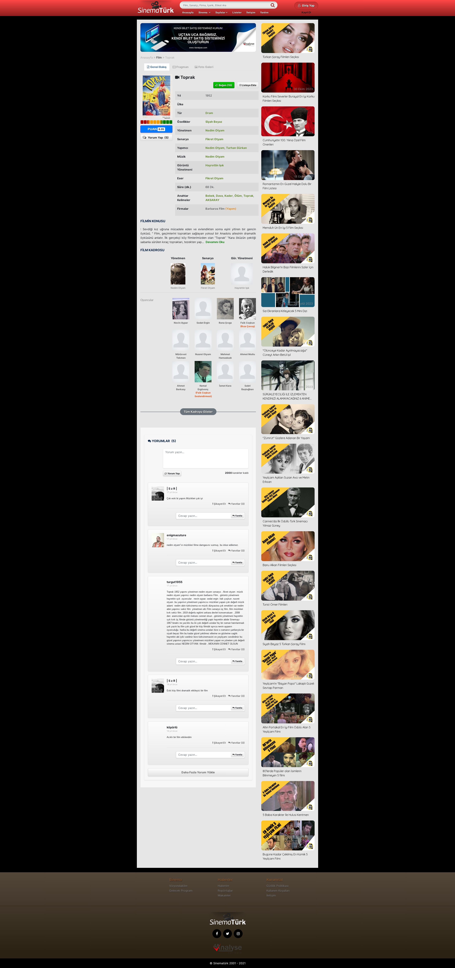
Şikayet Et (219, 503)
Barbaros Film (220, 208)
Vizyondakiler (178, 886)
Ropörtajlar (225, 890)
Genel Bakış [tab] (158, 67)
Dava (219, 195)
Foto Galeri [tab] (205, 67)
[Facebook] (216, 933)
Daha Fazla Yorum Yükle (198, 772)
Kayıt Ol (306, 12)
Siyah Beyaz (213, 121)
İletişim (251, 12)
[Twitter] (227, 933)
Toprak (170, 57)
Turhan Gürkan (236, 148)
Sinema (204, 12)
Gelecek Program (180, 890)
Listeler (237, 12)
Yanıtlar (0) (238, 503)
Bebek (209, 195)
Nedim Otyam (214, 130)
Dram (209, 113)
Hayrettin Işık (214, 165)
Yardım (264, 12)
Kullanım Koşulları (278, 890)
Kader (228, 195)
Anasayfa (188, 12)
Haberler (223, 886)
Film (159, 57)
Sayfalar (220, 12)
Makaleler (224, 895)
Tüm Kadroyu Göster (198, 411)
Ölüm (238, 195)
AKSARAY (212, 200)
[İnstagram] (238, 933)
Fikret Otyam (214, 139)
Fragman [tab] (182, 67)
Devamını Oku (215, 242)
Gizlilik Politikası (277, 886)
